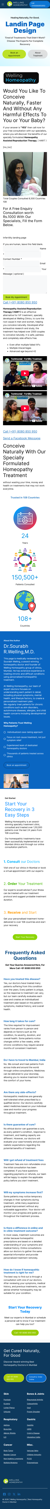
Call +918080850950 (38, 4)
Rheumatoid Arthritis (35, 1400)
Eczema (7, 1404)
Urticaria (7, 1412)
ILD (5, 1437)
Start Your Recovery (25, 937)
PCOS (29, 1459)
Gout (29, 1408)
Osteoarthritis (32, 1404)
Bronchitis (7, 1429)
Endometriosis (32, 1463)
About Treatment (37, 54)
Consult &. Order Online (35, 1378)
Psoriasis (7, 1400)
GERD (29, 1429)
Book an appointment (16, 765)
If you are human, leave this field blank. (23, 244)
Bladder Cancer (10, 1455)
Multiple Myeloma (10, 1463)
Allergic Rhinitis (10, 1433)
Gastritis (30, 1425)
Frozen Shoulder (33, 1412)
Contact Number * (12, 259)
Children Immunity (34, 1455)
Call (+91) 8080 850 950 (20, 302)
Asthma (7, 1425)
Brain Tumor (8, 1451)
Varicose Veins (32, 1451)
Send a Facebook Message (21, 438)
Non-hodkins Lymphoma (13, 1459)
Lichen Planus (9, 1408)
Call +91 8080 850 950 (25, 1332)
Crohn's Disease (33, 1433)
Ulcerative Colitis (33, 1437)
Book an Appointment (14, 54)
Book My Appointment (16, 297)
